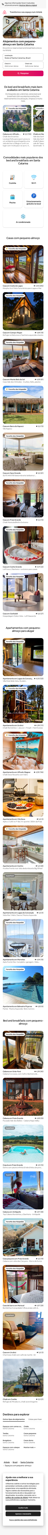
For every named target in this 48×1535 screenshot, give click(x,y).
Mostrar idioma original (28, 5)
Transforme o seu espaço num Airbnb (26, 12)
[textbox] (13, 66)
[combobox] (23, 58)
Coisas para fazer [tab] (35, 1419)
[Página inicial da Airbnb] (4, 12)
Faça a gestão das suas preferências (23, 1520)
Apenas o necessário (23, 1514)
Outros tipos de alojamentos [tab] (14, 1419)
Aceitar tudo (23, 1508)
